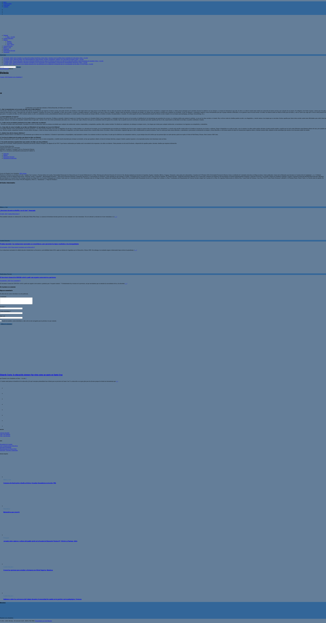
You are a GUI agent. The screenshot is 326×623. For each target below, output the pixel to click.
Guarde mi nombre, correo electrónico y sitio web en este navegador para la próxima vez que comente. (29, 321)
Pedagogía (6, 49)
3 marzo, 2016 (4, 77)
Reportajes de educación (9, 158)
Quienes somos (7, 3)
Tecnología (6, 52)
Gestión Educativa (8, 38)
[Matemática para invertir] (17, 506)
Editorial (5, 35)
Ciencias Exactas (7, 46)
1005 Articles (22, 173)
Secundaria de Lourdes (6, 444)
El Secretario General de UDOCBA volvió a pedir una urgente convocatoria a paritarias (28, 277)
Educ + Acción (11, 37)
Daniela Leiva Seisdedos (14, 77)
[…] (116, 216)
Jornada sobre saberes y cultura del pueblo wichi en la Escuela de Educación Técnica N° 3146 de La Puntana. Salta (40, 541)
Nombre (2, 306)
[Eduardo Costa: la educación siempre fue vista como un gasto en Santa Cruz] (29, 371)
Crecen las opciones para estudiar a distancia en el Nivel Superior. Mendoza (28, 570)
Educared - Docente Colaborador (9, 450)
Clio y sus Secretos (5, 436)
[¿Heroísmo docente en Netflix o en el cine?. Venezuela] (14, 205)
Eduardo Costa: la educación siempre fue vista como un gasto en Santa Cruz (31, 375)
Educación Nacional (8, 156)
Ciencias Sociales (4, 433)
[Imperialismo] (6, 420)
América (9, 41)
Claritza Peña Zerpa (13, 214)
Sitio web (2, 316)
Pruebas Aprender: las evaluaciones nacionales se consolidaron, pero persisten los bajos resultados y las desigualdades (39, 244)
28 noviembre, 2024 (5, 247)
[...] (117, 381)
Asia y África (10, 44)
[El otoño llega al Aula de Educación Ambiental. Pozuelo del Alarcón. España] (6, 409)
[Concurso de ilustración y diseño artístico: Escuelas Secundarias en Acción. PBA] (17, 477)
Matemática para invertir (11, 512)
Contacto (5, 6)
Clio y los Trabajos (5, 434)
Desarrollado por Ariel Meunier (43, 621)
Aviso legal (6, 5)
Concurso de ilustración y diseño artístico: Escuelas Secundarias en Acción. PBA (29, 483)
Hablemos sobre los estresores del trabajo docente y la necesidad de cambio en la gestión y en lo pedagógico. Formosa (42, 599)
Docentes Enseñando (5, 447)
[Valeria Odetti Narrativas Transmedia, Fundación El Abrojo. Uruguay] (6, 393)
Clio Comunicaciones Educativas (9, 446)
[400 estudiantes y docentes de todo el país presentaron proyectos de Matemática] (6, 415)
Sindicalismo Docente (9, 50)
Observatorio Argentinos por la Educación (22, 247)
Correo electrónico (5, 311)
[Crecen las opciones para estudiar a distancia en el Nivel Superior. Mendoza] (17, 564)
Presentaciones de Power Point (8, 449)
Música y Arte (7, 47)
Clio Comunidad (15, 280)
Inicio (4, 2)
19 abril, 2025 (3, 214)
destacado (6, 153)
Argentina (9, 43)
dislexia (5, 155)
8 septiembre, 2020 (5, 280)
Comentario (3, 296)
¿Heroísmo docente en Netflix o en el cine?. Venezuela (17, 210)
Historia (5, 40)
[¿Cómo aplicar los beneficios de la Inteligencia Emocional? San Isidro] (6, 388)
